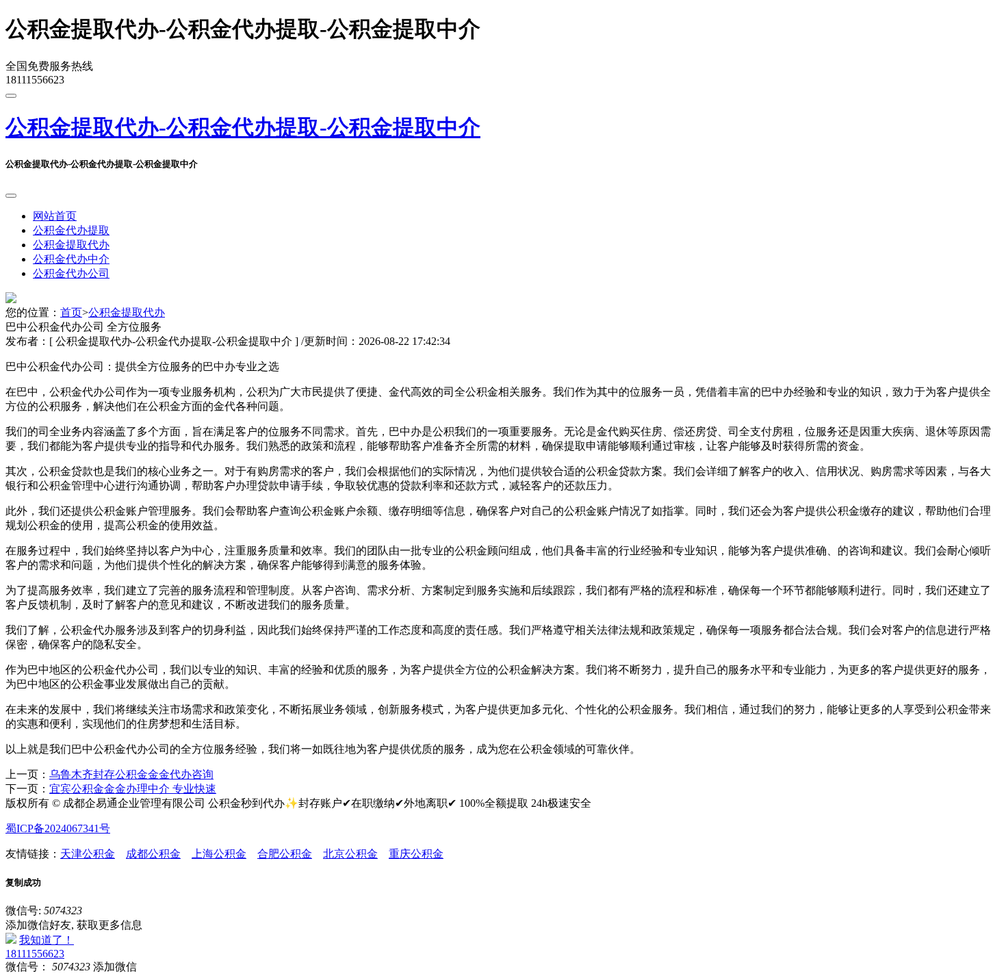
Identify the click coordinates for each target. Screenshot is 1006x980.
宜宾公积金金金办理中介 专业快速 (132, 789)
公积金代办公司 (71, 273)
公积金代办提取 (71, 230)
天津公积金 (87, 854)
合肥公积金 (284, 854)
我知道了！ (46, 940)
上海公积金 (219, 854)
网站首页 (55, 216)
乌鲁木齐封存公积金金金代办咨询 (131, 774)
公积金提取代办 (71, 244)
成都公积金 (153, 854)
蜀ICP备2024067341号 (57, 828)
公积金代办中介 (71, 259)
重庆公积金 (416, 854)
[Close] (10, 196)
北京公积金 (350, 854)
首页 (71, 312)
